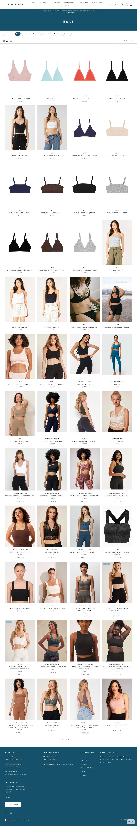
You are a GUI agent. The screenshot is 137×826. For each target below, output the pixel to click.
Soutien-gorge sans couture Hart (84, 552)
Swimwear (67, 34)
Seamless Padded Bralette (52, 155)
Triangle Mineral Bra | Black (20, 270)
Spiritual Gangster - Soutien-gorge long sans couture (20, 726)
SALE (67, 6)
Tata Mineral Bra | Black (84, 213)
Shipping (84, 764)
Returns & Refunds (87, 768)
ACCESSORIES (69, 3)
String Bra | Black (117, 98)
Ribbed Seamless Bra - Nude (20, 384)
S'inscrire (13, 805)
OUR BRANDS (97, 3)
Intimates (10, 34)
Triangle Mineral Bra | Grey (85, 270)
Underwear (26, 34)
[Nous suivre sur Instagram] (11, 813)
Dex (20, 153)
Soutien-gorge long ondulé (52, 496)
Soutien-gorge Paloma (20, 552)
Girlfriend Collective (117, 493)
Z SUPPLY (117, 605)
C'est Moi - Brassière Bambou (117, 725)
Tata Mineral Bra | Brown (52, 213)
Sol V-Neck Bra (117, 384)
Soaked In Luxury (117, 438)
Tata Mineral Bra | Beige (117, 155)
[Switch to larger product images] (4, 40)
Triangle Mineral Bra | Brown (52, 270)
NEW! (34, 3)
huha (20, 96)
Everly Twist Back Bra (52, 441)
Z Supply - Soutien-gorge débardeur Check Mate (20, 668)
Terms (83, 771)
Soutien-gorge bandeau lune (52, 608)
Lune (19, 438)
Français (112, 4)
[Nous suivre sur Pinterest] (16, 813)
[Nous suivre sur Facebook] (6, 813)
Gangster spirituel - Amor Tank (52, 667)
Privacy (83, 775)
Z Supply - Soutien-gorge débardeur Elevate (117, 609)
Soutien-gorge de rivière (20, 608)
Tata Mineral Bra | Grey (117, 213)
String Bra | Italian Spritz (84, 98)
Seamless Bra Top (19, 155)
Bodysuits (47, 34)
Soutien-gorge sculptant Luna (117, 552)
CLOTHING (44, 3)
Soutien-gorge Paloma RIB (117, 496)
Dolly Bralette (117, 441)
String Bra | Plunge (52, 98)
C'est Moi (84, 438)
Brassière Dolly (52, 552)
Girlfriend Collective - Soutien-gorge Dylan (85, 668)
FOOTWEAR (56, 3)
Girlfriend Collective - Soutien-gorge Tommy (117, 668)
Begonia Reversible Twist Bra (85, 441)
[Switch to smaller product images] (7, 40)
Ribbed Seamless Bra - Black (52, 384)
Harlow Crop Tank (85, 384)
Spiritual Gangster (85, 381)
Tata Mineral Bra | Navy (20, 213)
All (2, 34)
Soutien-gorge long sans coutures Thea (85, 609)
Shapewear (36, 34)
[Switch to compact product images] (11, 40)
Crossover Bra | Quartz (20, 98)
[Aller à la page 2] (75, 739)
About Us (84, 760)
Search (83, 757)
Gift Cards (83, 3)
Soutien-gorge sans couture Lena (84, 496)
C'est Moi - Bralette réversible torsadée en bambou (84, 726)
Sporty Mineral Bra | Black (117, 327)
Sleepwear (57, 34)
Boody (20, 381)
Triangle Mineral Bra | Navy (84, 155)
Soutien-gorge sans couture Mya (19, 496)
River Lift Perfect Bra (20, 441)
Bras (17, 34)
